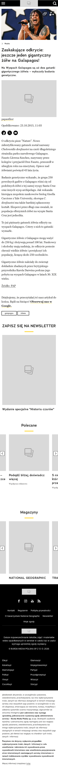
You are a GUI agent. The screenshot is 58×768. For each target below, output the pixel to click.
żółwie (23, 313)
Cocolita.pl (7, 684)
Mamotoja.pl (8, 670)
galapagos (9, 313)
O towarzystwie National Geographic (22, 616)
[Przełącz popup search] (54, 3)
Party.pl (33, 670)
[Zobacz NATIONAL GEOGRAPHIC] (29, 547)
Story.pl (33, 684)
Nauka (7, 43)
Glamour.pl (35, 660)
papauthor (7, 119)
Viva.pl (5, 679)
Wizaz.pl (34, 679)
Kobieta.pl (6, 665)
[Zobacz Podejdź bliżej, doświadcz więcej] (29, 452)
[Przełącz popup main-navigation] (3, 3)
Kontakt (11, 610)
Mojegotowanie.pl (38, 665)
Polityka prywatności (40, 610)
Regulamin (23, 610)
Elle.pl (4, 660)
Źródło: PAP (8, 285)
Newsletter (48, 616)
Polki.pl (5, 674)
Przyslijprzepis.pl (38, 674)
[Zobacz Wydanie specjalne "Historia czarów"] (29, 370)
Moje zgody (29, 621)
